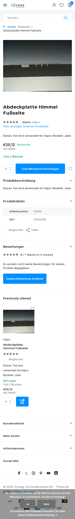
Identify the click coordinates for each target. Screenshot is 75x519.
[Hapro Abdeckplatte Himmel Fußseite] (18, 321)
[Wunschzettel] (61, 5)
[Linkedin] (56, 473)
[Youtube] (48, 473)
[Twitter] (26, 473)
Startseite (24, 26)
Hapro (36, 122)
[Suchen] (66, 18)
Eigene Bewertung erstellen (24, 278)
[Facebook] (19, 473)
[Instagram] (33, 473)
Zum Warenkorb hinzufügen (40, 168)
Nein (46, 504)
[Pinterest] (41, 473)
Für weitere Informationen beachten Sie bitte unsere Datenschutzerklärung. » (37, 513)
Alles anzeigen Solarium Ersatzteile (26, 126)
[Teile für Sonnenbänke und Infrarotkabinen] (21, 5)
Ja (27, 504)
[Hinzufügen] (22, 401)
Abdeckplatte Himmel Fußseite (15, 346)
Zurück (11, 26)
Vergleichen (16, 229)
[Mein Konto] (54, 5)
